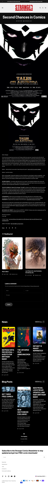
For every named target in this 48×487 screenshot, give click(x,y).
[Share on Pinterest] (12, 228)
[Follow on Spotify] (14, 476)
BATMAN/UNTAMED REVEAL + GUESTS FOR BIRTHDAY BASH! (8, 354)
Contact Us (4, 468)
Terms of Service (34, 286)
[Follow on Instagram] (8, 476)
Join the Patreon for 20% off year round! (11, 1)
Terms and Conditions (6, 470)
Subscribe (4, 462)
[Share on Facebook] (6, 228)
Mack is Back (5, 271)
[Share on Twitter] (9, 228)
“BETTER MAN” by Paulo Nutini (17, 223)
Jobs (3, 466)
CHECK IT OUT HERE (20, 205)
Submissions (4, 464)
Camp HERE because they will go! (34, 199)
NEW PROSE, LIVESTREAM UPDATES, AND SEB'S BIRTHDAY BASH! (39, 392)
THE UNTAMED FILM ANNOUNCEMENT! (23, 353)
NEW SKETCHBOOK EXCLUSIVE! (22, 412)
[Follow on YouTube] (11, 476)
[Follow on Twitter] (5, 476)
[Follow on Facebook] (2, 476)
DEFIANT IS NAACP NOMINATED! (38, 348)
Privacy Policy (26, 286)
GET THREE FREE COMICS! (7, 395)
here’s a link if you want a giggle (34, 169)
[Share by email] (15, 228)
